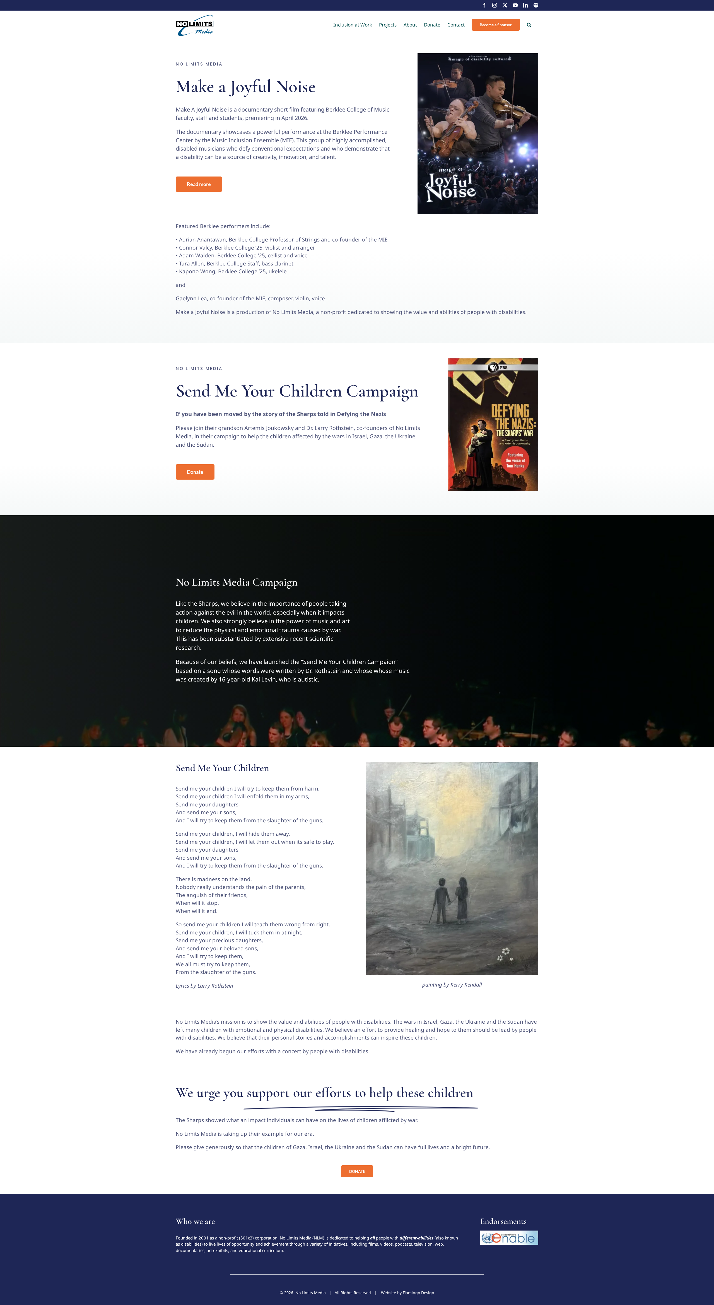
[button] (529, 24)
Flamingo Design (418, 1292)
